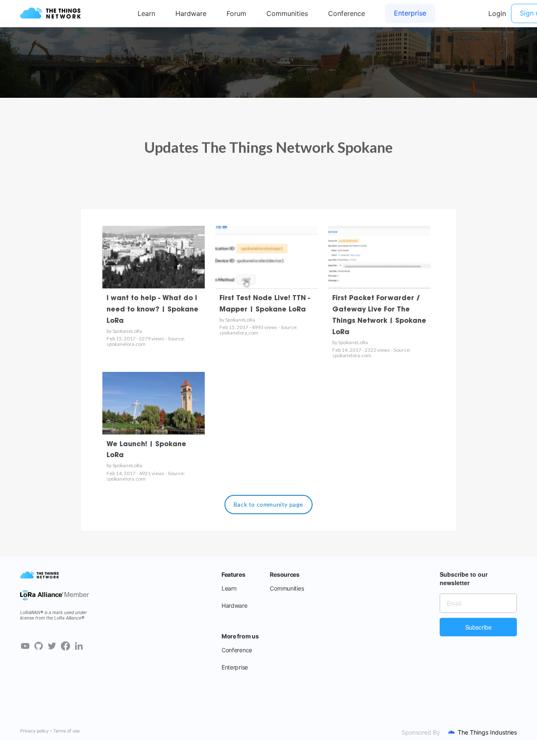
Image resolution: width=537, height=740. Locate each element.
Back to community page (268, 504)
